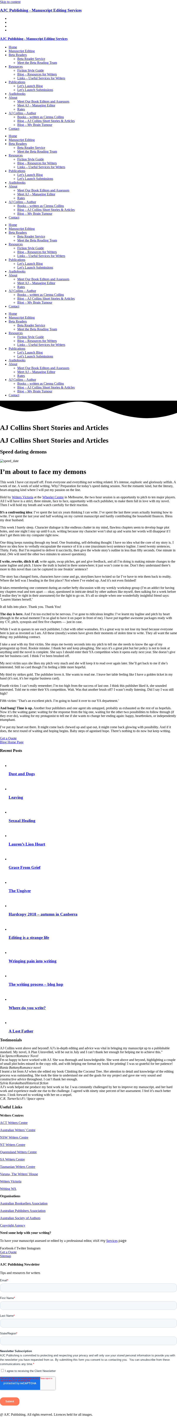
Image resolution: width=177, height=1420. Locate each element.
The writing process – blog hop (36, 984)
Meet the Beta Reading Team (37, 62)
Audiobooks (17, 94)
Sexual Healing (22, 820)
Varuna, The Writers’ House (19, 1174)
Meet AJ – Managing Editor (36, 105)
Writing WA (8, 1189)
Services (112, 1241)
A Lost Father (21, 1031)
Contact (14, 128)
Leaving (16, 797)
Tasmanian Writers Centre (17, 1167)
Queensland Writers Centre (18, 1152)
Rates (21, 109)
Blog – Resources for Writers (37, 74)
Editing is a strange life (29, 937)
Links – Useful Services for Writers (41, 78)
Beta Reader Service (31, 59)
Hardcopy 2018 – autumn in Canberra (43, 914)
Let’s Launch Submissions (35, 90)
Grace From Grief (24, 867)
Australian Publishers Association (23, 1211)
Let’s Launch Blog (30, 86)
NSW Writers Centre (14, 1137)
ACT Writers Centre (14, 1123)
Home (13, 47)
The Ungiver (20, 890)
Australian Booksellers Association (23, 1203)
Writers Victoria (22, 497)
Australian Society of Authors (20, 1218)
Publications (17, 82)
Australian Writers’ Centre (17, 1130)
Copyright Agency (12, 1225)
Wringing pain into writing (33, 961)
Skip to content (10, 2)
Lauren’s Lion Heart (27, 844)
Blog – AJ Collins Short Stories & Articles (46, 121)
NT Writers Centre (12, 1145)
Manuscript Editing (22, 51)
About (13, 97)
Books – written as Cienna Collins (40, 117)
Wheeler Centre (53, 497)
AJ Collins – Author (22, 113)
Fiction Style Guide (30, 70)
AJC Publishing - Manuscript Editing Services (41, 10)
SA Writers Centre (12, 1159)
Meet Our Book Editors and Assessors (43, 101)
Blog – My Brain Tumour (34, 125)
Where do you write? (27, 1008)
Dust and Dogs (22, 774)
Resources (16, 66)
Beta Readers (18, 55)
